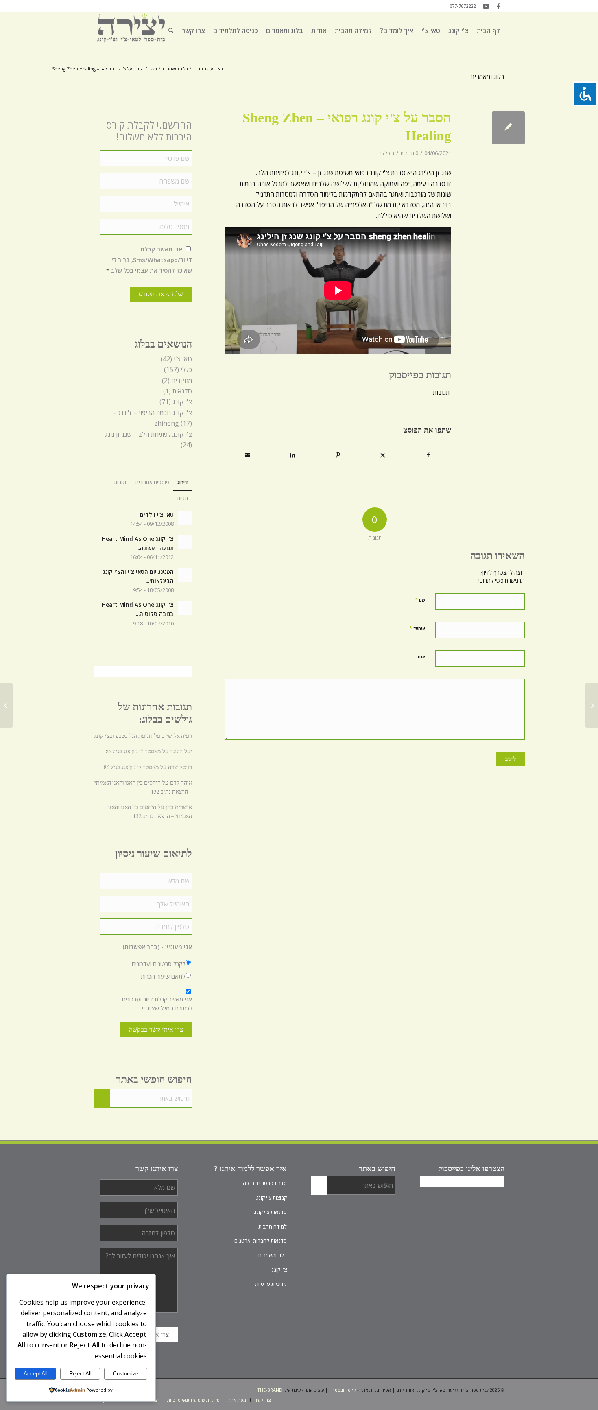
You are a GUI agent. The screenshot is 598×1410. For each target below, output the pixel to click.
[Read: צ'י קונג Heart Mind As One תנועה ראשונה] (184, 542)
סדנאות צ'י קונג (270, 1211)
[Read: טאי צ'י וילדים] (184, 518)
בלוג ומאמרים (487, 76)
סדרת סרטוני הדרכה (265, 1183)
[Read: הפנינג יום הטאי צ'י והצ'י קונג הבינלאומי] (184, 575)
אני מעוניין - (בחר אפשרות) (157, 947)
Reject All (80, 1374)
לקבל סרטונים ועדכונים (158, 964)
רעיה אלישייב (177, 735)
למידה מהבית (272, 1226)
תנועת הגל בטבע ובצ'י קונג (123, 735)
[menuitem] (488, 30)
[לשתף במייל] (247, 455)
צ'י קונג (182, 401)
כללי (385, 153)
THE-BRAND (269, 1390)
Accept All (36, 1374)
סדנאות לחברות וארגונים (260, 1240)
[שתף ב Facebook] (428, 455)
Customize (125, 1374)
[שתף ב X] (382, 455)
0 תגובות (409, 153)
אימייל (417, 628)
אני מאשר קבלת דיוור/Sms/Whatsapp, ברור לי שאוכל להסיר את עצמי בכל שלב (149, 260)
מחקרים (181, 380)
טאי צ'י (183, 358)
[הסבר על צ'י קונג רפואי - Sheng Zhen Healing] (508, 127)
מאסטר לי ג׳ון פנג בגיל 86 (133, 751)
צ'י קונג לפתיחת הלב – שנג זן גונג (148, 434)
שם (420, 599)
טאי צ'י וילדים (157, 514)
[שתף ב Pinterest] (337, 455)
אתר (421, 657)
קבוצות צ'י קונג (271, 1197)
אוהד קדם (181, 782)
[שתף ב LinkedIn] (293, 455)
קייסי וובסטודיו (342, 1390)
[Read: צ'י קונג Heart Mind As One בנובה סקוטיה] (184, 608)
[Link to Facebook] (498, 6)
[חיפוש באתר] (171, 30)
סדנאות (182, 391)
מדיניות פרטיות (271, 1284)
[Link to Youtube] (486, 6)
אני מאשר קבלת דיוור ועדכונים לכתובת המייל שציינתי (157, 1003)
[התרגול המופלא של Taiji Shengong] (591, 705)
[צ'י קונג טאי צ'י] (131, 30)
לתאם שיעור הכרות (163, 976)
